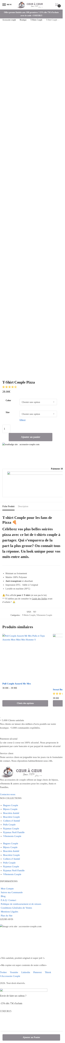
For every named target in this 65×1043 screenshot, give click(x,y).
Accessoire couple (9, 20)
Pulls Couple (9, 824)
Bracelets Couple (11, 817)
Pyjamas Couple (11, 828)
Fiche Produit (8, 506)
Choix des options (25, 703)
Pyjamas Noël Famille (14, 832)
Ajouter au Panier (31, 1037)
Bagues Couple (10, 805)
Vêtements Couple (44, 615)
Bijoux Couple (10, 809)
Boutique (23, 20)
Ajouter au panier (30, 437)
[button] (9, 387)
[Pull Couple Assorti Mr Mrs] (25, 657)
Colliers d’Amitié (11, 820)
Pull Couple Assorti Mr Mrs (16, 683)
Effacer (23, 420)
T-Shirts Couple (36, 20)
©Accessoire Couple (10, 976)
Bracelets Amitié (11, 813)
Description (23, 506)
